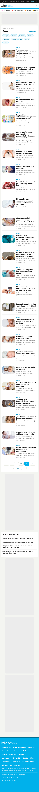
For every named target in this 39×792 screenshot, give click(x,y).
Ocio (3, 751)
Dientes (30, 35)
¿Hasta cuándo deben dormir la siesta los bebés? (26, 353)
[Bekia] (4, 2)
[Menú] (36, 5)
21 (21, 464)
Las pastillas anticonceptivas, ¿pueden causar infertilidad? (26, 117)
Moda (17, 1)
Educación (31, 747)
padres (27, 768)
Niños (32, 758)
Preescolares (6, 761)
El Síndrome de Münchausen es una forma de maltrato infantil (26, 289)
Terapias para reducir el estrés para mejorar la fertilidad (25, 321)
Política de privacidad (17, 774)
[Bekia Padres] (7, 5)
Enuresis (6, 39)
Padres (33, 1)
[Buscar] (32, 5)
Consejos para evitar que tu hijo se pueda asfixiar (25, 433)
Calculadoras (26, 751)
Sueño (27, 39)
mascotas (5, 770)
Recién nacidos (16, 758)
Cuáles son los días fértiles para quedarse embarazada (26, 449)
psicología (17, 770)
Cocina (28, 1)
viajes (32, 770)
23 (33, 464)
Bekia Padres (6, 28)
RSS (17, 778)
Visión (5, 42)
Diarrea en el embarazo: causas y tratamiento (17, 538)
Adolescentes (7, 765)
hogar (24, 770)
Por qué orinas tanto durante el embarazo (24, 152)
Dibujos (4, 754)
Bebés (25, 758)
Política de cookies (8, 778)
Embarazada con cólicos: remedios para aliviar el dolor (25, 84)
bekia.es (4, 768)
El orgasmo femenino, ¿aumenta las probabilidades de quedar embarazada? (25, 135)
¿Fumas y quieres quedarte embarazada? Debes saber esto (25, 401)
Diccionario (22, 754)
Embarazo (5, 758)
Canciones (12, 754)
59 (18, 468)
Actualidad (12, 1)
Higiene (14, 39)
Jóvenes (16, 765)
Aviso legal (5, 774)
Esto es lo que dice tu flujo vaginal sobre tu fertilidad (26, 305)
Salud (18, 47)
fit (27, 770)
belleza (15, 768)
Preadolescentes (28, 761)
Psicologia (22, 747)
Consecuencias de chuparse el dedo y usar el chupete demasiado (26, 52)
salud (11, 770)
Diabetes (22, 35)
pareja (33, 768)
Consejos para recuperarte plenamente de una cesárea (25, 237)
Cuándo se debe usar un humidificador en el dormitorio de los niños (25, 254)
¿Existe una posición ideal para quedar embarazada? (26, 418)
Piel (21, 39)
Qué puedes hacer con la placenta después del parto (25, 184)
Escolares (16, 761)
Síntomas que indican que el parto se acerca (17, 542)
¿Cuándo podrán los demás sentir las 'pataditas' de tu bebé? (25, 220)
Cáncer (14, 35)
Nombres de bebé (13, 751)
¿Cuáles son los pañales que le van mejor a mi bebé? (25, 271)
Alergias (6, 35)
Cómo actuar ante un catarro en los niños (24, 337)
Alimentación (6, 747)
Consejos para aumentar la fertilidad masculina (25, 68)
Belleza (22, 1)
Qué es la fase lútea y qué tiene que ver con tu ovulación (26, 384)
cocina (21, 768)
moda (10, 768)
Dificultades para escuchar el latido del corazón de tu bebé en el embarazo (25, 202)
